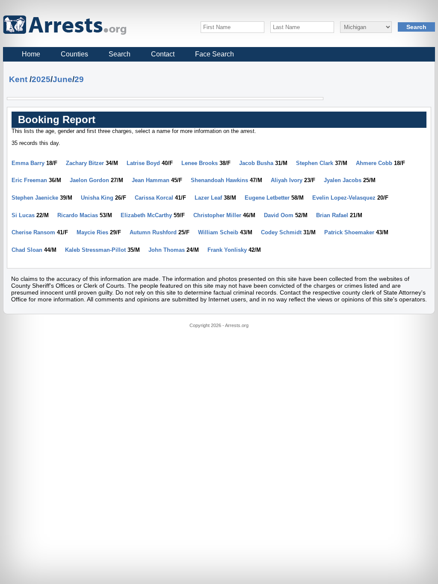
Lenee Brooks (199, 163)
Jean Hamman (150, 180)
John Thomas (166, 250)
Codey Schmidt (281, 232)
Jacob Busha (256, 163)
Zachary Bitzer (85, 163)
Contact (163, 54)
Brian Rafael (332, 215)
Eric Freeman (29, 180)
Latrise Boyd (143, 163)
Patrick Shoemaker (349, 232)
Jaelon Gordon (89, 180)
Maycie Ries (92, 232)
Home (31, 54)
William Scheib (218, 232)
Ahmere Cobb (374, 163)
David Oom (278, 215)
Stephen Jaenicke (35, 198)
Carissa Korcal (154, 198)
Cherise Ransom (33, 232)
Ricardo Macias (77, 215)
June (62, 79)
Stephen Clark (314, 163)
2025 (41, 79)
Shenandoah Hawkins (219, 180)
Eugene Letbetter (267, 198)
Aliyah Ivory (286, 180)
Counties (74, 54)
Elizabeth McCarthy (146, 215)
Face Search (214, 54)
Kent (18, 79)
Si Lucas (23, 215)
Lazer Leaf (208, 198)
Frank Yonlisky (227, 250)
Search (119, 54)
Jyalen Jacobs (342, 180)
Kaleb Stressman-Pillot (95, 250)
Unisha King (97, 198)
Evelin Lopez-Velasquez (344, 198)
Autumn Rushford (153, 232)
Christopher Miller (217, 215)
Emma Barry (28, 163)
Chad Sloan (27, 250)
